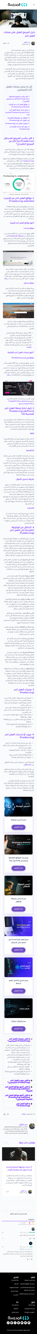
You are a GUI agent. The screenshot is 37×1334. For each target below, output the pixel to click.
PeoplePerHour (14, 401)
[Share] (4, 1114)
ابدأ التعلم (18, 827)
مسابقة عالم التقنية (17, 236)
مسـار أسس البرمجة (18, 820)
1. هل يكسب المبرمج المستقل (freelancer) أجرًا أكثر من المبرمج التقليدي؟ (18, 99)
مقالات (24, 1114)
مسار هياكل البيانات (18, 1021)
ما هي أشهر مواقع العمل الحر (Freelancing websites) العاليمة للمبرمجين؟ (18, 1097)
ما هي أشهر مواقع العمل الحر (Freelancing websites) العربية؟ (18, 1089)
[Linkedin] (18, 1322)
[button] (18, 1040)
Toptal (25, 404)
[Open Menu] (34, 4)
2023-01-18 (23, 1193)
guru (20, 404)
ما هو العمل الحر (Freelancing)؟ (23, 1105)
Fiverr (31, 404)
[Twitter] (25, 1322)
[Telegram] (11, 1322)
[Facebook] (28, 1322)
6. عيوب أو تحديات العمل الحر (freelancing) (19, 128)
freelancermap (28, 161)
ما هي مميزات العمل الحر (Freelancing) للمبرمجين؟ (18, 1040)
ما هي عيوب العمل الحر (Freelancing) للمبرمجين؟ (18, 1081)
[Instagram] (15, 1322)
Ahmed (32, 1232)
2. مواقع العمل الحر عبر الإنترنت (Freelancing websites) (19, 106)
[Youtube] (22, 1322)
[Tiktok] (8, 1322)
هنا (5, 279)
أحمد (31, 1247)
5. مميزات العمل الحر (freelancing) (17, 124)
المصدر (29, 347)
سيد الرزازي (27, 42)
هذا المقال (27, 765)
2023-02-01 (26, 44)
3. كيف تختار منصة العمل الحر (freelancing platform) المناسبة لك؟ (17, 112)
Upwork (25, 401)
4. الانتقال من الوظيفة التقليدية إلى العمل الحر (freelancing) (18, 119)
